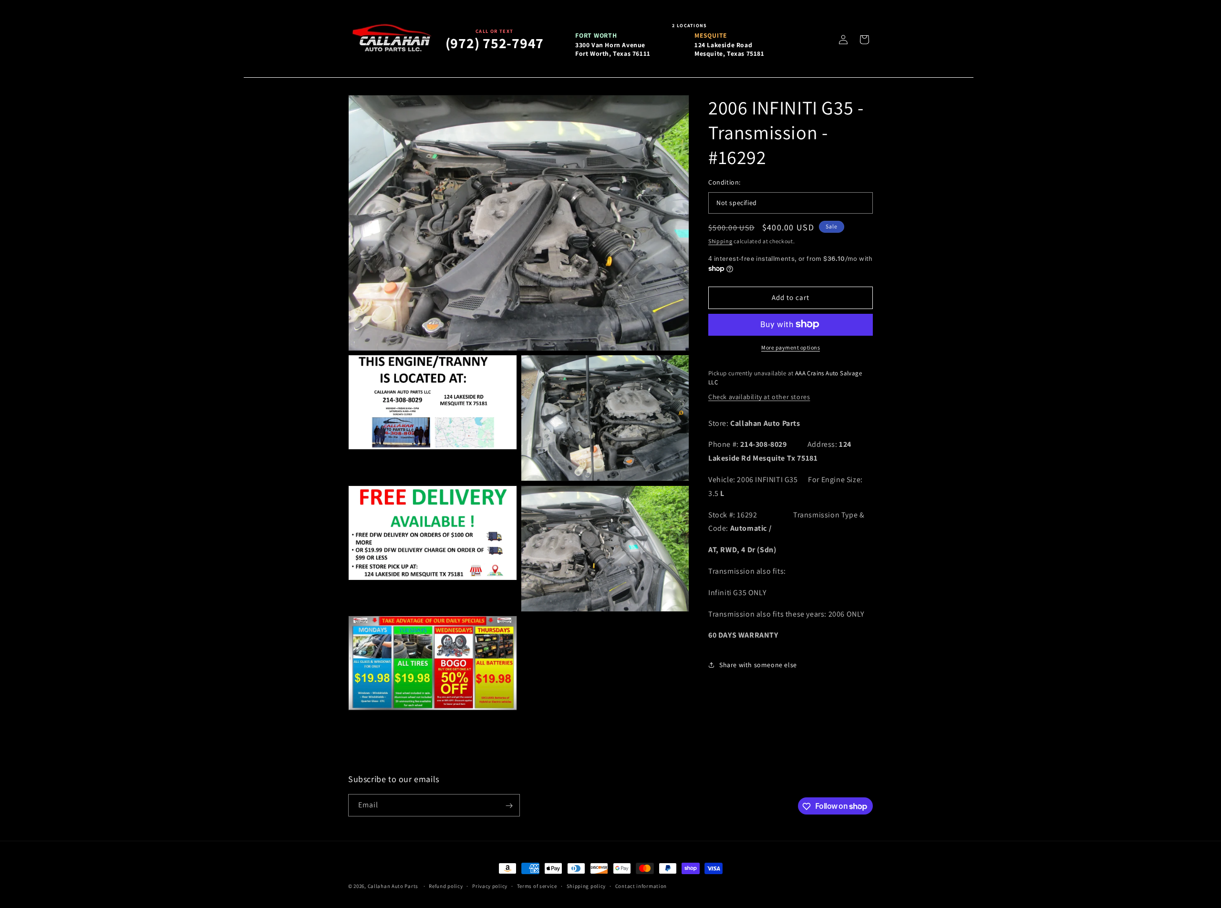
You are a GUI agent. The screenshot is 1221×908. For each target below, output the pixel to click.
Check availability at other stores (759, 396)
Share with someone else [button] (758, 664)
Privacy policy (489, 885)
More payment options (790, 347)
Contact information (641, 885)
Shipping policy (586, 885)
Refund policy (446, 885)
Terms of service (537, 885)
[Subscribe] (508, 805)
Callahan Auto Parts (393, 886)
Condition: (724, 182)
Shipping (720, 241)
